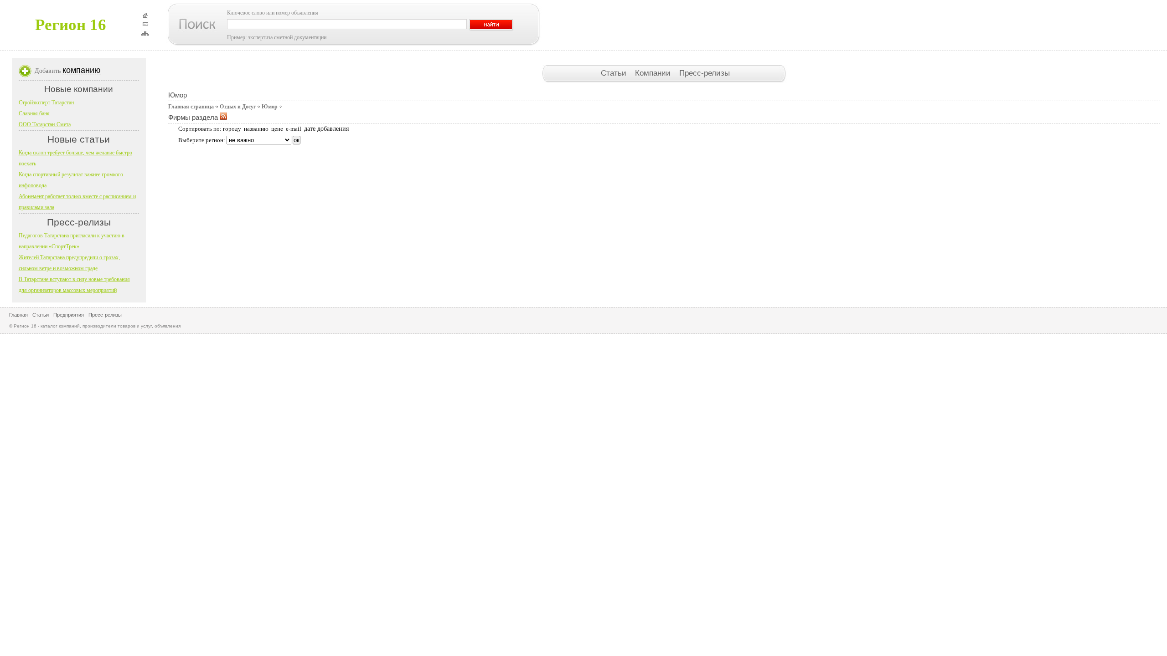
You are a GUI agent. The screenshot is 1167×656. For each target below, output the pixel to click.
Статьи (615, 72)
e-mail (293, 128)
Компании (654, 72)
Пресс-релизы (704, 72)
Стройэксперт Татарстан (46, 102)
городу (232, 128)
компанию (81, 70)
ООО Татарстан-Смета (45, 124)
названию (256, 128)
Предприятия (68, 315)
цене (277, 128)
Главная (18, 315)
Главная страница (191, 106)
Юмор (270, 106)
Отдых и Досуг (238, 106)
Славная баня (34, 113)
